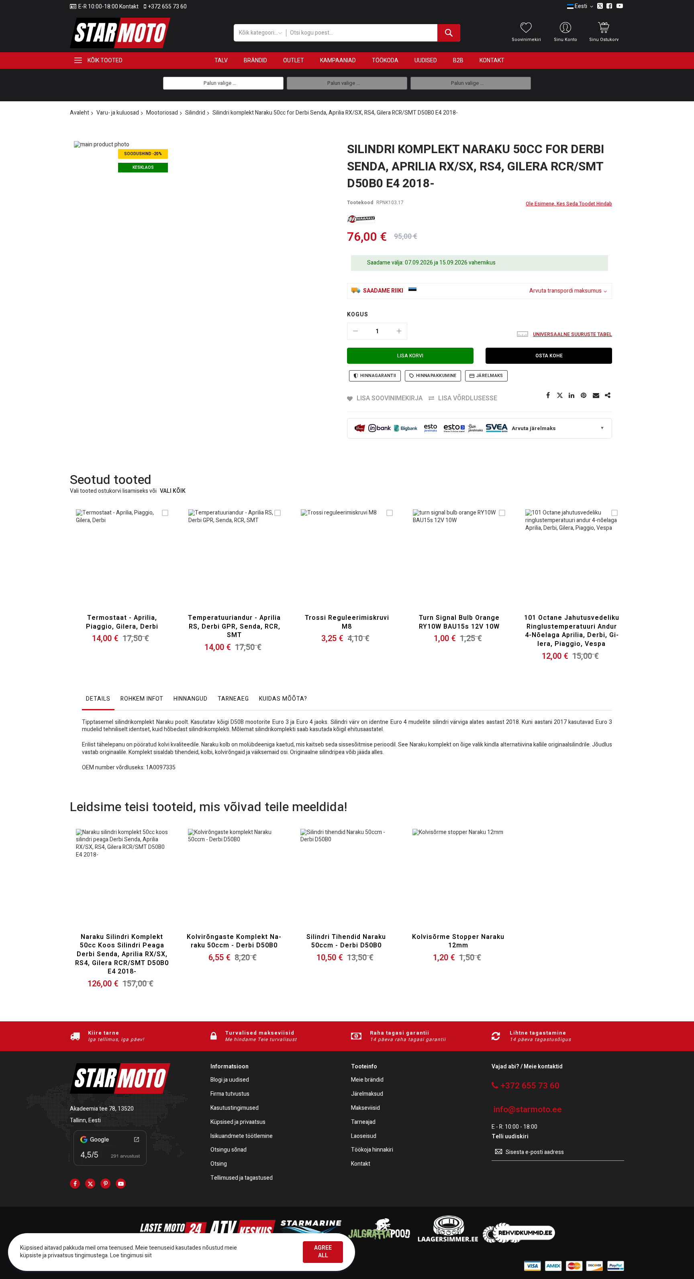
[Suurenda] (399, 331)
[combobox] (373, 32)
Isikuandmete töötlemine (241, 1136)
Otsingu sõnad (228, 1150)
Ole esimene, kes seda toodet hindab (569, 203)
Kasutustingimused (234, 1108)
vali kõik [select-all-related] (173, 491)
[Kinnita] (584, 395)
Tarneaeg (233, 699)
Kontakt (360, 1164)
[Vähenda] (355, 331)
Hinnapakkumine (436, 375)
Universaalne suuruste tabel (572, 334)
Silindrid (195, 113)
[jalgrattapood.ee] (379, 1241)
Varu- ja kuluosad (117, 113)
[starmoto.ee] (120, 33)
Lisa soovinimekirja (390, 398)
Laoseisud (363, 1136)
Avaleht (79, 113)
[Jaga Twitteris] (560, 395)
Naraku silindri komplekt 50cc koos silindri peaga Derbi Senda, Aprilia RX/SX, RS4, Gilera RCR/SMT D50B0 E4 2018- (122, 954)
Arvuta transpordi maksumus (565, 291)
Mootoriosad (162, 113)
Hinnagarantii (378, 375)
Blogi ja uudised (229, 1080)
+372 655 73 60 (167, 7)
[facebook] (75, 1184)
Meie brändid (367, 1080)
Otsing (218, 1164)
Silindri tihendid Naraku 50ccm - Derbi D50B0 (346, 941)
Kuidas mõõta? (283, 699)
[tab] (98, 701)
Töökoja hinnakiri (372, 1150)
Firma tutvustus (229, 1094)
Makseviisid (365, 1108)
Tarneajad (363, 1122)
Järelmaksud (367, 1094)
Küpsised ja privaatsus (237, 1122)
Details (98, 699)
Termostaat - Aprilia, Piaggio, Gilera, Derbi (122, 622)
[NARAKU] (361, 219)
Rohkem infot (141, 699)
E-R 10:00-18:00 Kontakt (108, 7)
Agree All (323, 1252)
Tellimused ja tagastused (241, 1178)
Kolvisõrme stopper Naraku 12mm (458, 941)
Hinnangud (191, 699)
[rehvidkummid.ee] (519, 1241)
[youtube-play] (121, 1184)
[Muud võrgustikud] (608, 395)
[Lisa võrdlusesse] (140, 565)
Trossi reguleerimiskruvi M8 (347, 622)
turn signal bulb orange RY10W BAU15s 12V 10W (459, 622)
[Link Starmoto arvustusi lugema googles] (110, 1167)
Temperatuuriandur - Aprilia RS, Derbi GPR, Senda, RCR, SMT (234, 626)
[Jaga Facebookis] (548, 395)
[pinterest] (105, 1184)
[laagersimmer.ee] (448, 1241)
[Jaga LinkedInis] (572, 395)
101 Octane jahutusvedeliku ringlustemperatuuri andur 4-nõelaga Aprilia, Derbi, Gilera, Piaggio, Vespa (571, 631)
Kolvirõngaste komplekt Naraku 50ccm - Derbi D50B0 (234, 941)
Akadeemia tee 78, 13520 (102, 1109)
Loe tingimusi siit (131, 1255)
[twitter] (90, 1184)
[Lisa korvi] (103, 565)
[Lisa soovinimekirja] (121, 565)
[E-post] (596, 395)
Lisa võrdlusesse (467, 398)
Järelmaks (489, 375)
